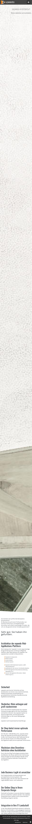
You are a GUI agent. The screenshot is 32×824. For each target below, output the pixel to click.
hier (18, 820)
